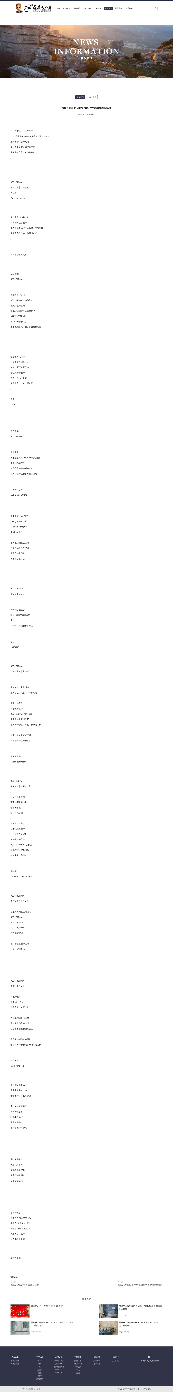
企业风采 (58, 1372)
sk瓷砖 (157, 1364)
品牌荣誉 (58, 1364)
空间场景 (77, 8)
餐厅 (40, 1376)
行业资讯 (92, 97)
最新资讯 (108, 8)
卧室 (40, 1364)
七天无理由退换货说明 (59, 1368)
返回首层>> (15, 1277)
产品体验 (66, 8)
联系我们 (129, 8)
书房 (40, 1367)
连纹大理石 (15, 1360)
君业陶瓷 (142, 1364)
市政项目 (77, 1367)
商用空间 (39, 1379)
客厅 (40, 1360)
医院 (78, 1373)
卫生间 (40, 1370)
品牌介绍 (87, 8)
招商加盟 (115, 1360)
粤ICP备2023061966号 (127, 1389)
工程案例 (97, 8)
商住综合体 (77, 1364)
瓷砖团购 (147, 1389)
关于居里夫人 (59, 1360)
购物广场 (77, 1360)
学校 (78, 1370)
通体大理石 (15, 1364)
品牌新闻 (80, 97)
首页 (58, 8)
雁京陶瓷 (134, 1364)
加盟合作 (118, 8)
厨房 (40, 1373)
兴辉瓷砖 (150, 1364)
